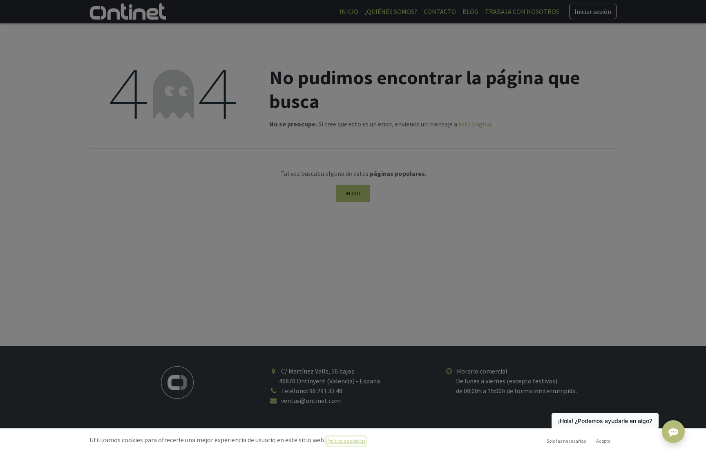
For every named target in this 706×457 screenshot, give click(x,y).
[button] (603, 441)
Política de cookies (346, 441)
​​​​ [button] (566, 441)
